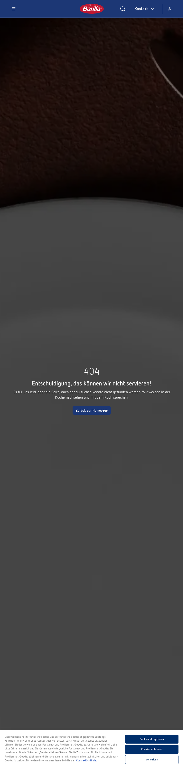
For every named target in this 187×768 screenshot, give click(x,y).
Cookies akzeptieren (152, 739)
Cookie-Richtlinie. (86, 760)
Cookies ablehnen (151, 749)
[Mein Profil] (170, 9)
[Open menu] (14, 9)
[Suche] (123, 9)
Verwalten (152, 759)
